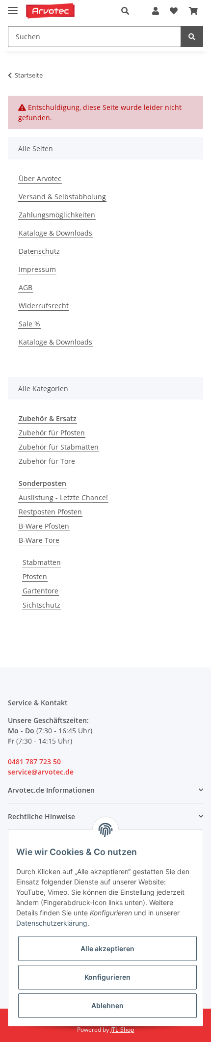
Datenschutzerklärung (51, 923)
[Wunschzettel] (173, 11)
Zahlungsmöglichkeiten (57, 214)
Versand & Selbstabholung (62, 196)
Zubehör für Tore (47, 461)
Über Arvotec (40, 178)
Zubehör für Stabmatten (59, 447)
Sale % (29, 323)
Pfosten (35, 576)
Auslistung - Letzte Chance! (63, 497)
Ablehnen (107, 1005)
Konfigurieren (107, 977)
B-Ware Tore (39, 540)
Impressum (37, 269)
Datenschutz (39, 251)
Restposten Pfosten (50, 511)
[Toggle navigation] (13, 6)
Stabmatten (42, 562)
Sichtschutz (41, 605)
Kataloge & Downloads (55, 233)
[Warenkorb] (193, 11)
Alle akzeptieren (107, 948)
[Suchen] (192, 36)
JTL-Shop (122, 1029)
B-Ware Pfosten (44, 526)
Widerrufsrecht (44, 305)
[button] (127, 11)
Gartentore (40, 590)
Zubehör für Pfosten (52, 432)
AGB (25, 287)
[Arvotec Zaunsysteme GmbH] (50, 11)
